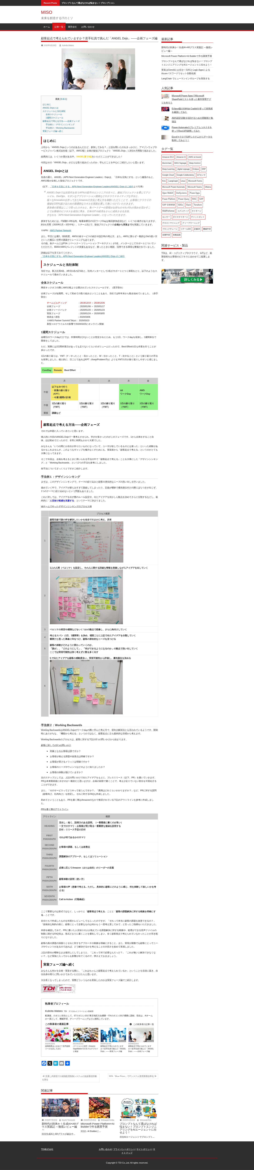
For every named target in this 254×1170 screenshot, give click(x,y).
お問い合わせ (88, 27)
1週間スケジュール (54, 118)
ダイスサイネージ (180, 217)
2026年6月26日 (89, 1120)
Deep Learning (168, 169)
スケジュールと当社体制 (54, 111)
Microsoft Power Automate (173, 187)
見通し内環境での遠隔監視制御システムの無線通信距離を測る (69, 1078)
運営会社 (72, 27)
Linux (183, 181)
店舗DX (197, 229)
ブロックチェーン (170, 229)
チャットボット (197, 217)
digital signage (183, 169)
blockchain (166, 163)
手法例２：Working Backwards (60, 128)
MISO (46, 12)
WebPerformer (168, 211)
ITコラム (122, 1041)
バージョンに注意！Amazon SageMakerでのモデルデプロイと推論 (85, 1048)
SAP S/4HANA (168, 205)
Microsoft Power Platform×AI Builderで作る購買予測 (186, 56)
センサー (166, 217)
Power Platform (168, 199)
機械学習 (207, 229)
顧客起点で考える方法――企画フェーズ (61, 121)
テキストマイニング (170, 223)
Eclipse (196, 169)
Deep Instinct (194, 163)
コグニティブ (183, 211)
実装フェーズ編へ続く (53, 131)
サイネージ (196, 211)
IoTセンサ (201, 175)
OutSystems (181, 193)
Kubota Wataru (68, 45)
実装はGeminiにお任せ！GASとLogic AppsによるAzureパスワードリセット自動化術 (102, 3)
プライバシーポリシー (124, 1149)
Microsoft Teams (195, 187)
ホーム (46, 27)
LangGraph (173, 181)
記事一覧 (59, 27)
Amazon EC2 (168, 157)
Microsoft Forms (195, 181)
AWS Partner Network (60, 230)
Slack (188, 205)
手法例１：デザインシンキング (60, 124)
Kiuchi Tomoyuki (68, 1120)
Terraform (198, 205)
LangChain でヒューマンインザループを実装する (185, 78)
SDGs (180, 205)
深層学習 (166, 235)
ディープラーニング (191, 223)
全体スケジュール (54, 114)
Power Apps (195, 193)
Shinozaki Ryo (145, 1120)
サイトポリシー (144, 1149)
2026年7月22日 (50, 1120)
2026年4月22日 (128, 1120)
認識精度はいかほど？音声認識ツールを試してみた (57, 1047)
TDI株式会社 (47, 1149)
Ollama (208, 187)
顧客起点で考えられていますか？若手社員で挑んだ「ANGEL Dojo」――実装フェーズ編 (113, 1048)
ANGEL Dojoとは (50, 108)
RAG (194, 199)
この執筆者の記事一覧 (143, 1024)
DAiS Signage (180, 163)
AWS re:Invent (195, 157)
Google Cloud (168, 175)
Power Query (183, 199)
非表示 (63, 99)
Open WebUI (167, 193)
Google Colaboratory (185, 175)
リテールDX (186, 229)
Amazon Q (181, 157)
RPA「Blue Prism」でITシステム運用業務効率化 (131, 1076)
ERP (204, 169)
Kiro (164, 181)
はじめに (47, 104)
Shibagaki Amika (107, 1120)
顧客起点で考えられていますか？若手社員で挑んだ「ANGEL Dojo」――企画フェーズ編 (141, 1048)
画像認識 (177, 235)
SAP (201, 199)
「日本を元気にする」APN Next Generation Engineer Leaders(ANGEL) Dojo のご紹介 (92, 186)
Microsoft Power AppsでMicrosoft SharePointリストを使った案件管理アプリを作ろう (186, 99)
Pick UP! (67, 1041)
